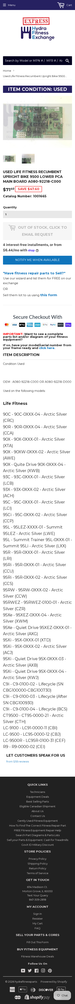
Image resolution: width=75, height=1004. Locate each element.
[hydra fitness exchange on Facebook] (36, 971)
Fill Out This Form (38, 942)
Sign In (37, 913)
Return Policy (37, 868)
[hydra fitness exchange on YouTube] (23, 971)
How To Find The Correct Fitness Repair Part (37, 825)
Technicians (37, 791)
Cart (69, 5)
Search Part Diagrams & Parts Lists (38, 835)
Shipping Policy (38, 863)
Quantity (10, 207)
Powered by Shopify (54, 981)
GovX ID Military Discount (37, 844)
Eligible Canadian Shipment (37, 806)
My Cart (38, 923)
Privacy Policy (37, 858)
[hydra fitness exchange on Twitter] (30, 971)
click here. (47, 348)
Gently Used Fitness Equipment (37, 820)
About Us (37, 811)
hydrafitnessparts (26, 981)
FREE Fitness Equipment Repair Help (37, 830)
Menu (11, 5)
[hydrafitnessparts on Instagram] (43, 971)
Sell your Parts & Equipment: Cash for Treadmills (37, 840)
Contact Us (37, 815)
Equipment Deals (37, 796)
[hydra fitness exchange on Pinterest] (50, 971)
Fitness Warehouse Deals (37, 956)
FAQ (37, 928)
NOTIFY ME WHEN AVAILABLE (37, 260)
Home (7, 70)
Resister (37, 918)
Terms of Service (37, 873)
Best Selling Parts (37, 801)
